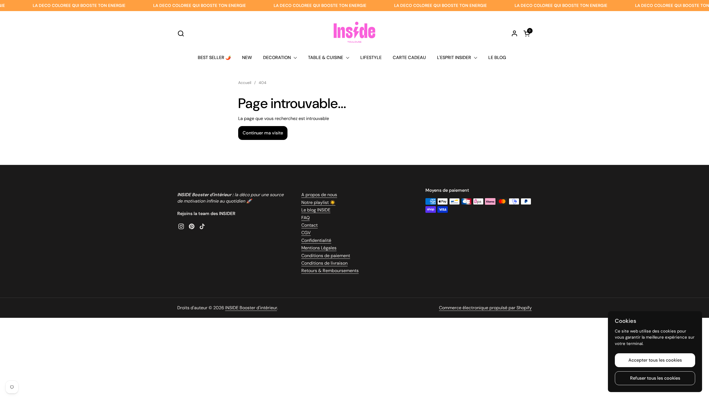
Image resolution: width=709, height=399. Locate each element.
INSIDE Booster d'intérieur (251, 308)
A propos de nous (319, 195)
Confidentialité (316, 240)
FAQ (305, 218)
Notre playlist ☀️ (318, 202)
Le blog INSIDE (315, 210)
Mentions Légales (318, 248)
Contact (309, 225)
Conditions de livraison (324, 263)
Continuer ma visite (263, 133)
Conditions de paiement (325, 256)
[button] (180, 33)
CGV (306, 233)
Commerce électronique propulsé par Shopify (485, 308)
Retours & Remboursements (330, 270)
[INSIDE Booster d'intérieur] (354, 33)
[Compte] (514, 33)
